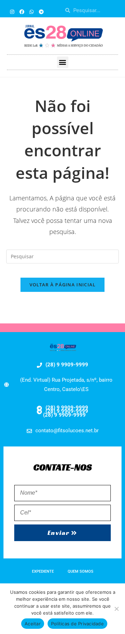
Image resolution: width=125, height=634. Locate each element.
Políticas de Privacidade (77, 623)
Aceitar (33, 623)
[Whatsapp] (31, 12)
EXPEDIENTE (43, 571)
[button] (62, 62)
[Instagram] (12, 12)
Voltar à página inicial (63, 284)
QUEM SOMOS (80, 571)
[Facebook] (22, 12)
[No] (116, 608)
